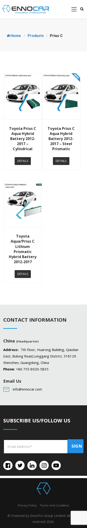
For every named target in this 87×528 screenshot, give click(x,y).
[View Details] (23, 96)
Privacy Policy (27, 505)
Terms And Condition (54, 505)
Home (15, 36)
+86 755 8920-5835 (32, 369)
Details (22, 161)
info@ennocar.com (27, 389)
